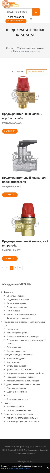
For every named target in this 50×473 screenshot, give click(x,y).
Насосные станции (15, 407)
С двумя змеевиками (17, 392)
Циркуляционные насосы (19, 410)
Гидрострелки (13, 362)
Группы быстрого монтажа (19, 370)
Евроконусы (12, 329)
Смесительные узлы (16, 351)
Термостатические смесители (21, 315)
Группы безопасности (17, 366)
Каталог (9, 48)
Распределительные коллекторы (23, 381)
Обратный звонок (16, 21)
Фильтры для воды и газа (19, 318)
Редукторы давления (17, 307)
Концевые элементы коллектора (22, 337)
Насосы (7, 403)
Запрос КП (9, 131)
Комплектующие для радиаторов (23, 422)
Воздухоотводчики (16, 359)
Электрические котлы (17, 399)
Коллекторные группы (17, 333)
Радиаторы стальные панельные (22, 418)
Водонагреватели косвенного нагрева (22, 384)
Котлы (7, 396)
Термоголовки (13, 311)
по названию (35, 72)
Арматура (8, 292)
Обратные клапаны (16, 296)
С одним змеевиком (16, 388)
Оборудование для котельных (30, 48)
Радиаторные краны (16, 303)
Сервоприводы (14, 347)
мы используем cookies (19, 469)
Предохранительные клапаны (21, 377)
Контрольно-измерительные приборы (25, 373)
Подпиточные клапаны (18, 300)
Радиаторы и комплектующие (18, 414)
